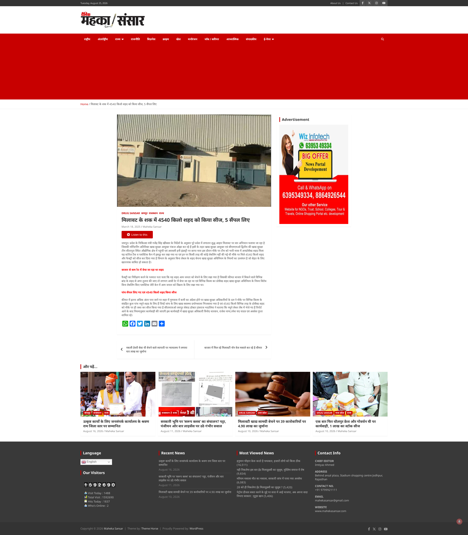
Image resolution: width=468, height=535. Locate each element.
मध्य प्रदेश (339, 412)
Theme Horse (149, 528)
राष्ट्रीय (87, 39)
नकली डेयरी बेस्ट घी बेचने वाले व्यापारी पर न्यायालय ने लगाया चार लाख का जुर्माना (156, 349)
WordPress (196, 528)
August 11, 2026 (170, 431)
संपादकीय (251, 39)
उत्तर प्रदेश (262, 412)
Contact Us (352, 3)
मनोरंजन (192, 39)
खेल (178, 39)
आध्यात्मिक (232, 39)
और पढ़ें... (90, 366)
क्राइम (166, 39)
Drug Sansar (131, 213)
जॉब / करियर (212, 39)
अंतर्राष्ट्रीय (103, 39)
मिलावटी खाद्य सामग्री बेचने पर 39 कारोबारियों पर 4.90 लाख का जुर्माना (272, 423)
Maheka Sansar (152, 226)
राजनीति (135, 39)
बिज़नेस (151, 39)
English (91, 461)
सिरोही (183, 412)
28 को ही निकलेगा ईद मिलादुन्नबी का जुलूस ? (259, 487)
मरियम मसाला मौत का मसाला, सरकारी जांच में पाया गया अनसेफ (269, 478)
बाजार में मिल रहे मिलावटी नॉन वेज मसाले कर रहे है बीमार (233, 347)
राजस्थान (153, 213)
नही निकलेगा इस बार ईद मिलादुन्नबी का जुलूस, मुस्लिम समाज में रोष (270, 469)
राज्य (117, 39)
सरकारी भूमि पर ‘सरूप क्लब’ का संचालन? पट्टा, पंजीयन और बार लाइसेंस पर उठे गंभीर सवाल (193, 423)
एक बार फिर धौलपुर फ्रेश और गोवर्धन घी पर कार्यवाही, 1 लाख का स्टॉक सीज (346, 423)
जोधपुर (87, 412)
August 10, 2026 (248, 431)
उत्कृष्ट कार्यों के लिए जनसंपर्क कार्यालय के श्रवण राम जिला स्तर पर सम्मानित (116, 423)
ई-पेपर (267, 39)
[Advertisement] (234, 72)
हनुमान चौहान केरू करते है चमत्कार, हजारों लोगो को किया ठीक (268, 461)
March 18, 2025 (131, 226)
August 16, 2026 (93, 431)
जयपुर (144, 213)
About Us (335, 3)
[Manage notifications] (459, 521)
